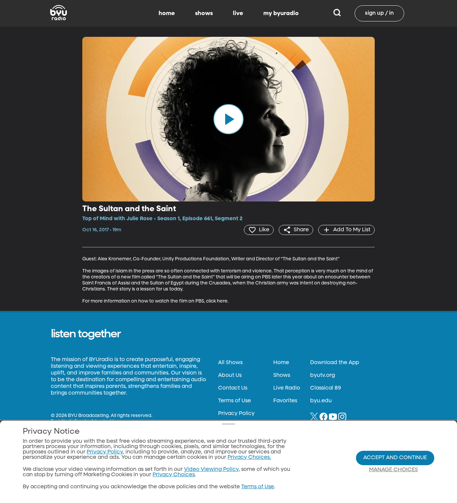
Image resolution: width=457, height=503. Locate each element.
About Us (230, 375)
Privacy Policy (236, 413)
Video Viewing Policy (211, 469)
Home (281, 362)
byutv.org (322, 375)
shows (204, 13)
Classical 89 (325, 388)
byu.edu (321, 401)
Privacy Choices (174, 475)
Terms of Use (234, 401)
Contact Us (232, 388)
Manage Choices (393, 470)
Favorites (285, 401)
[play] (228, 119)
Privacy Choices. (249, 457)
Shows (281, 375)
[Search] (337, 13)
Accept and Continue (395, 457)
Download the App (334, 362)
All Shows (230, 362)
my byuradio (281, 13)
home (167, 13)
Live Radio (286, 388)
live (238, 13)
